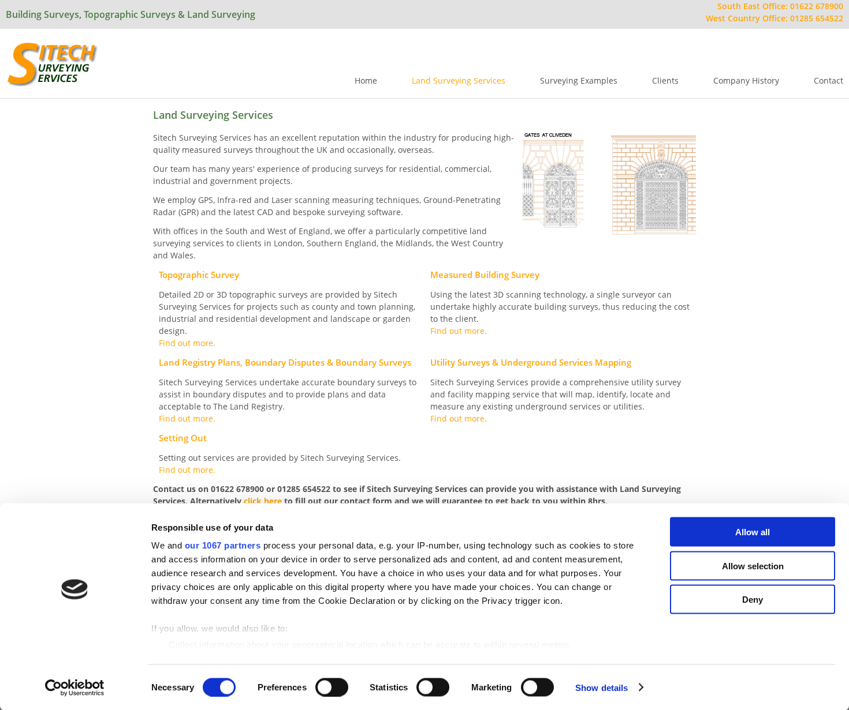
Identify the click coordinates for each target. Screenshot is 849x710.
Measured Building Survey (484, 275)
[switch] (331, 687)
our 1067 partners (223, 545)
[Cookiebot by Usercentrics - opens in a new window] (74, 687)
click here (263, 500)
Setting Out (183, 438)
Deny (752, 599)
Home (366, 80)
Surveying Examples (578, 80)
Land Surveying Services (458, 80)
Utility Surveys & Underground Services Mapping (530, 362)
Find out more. (187, 342)
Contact (828, 80)
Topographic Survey (199, 275)
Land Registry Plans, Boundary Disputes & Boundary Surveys (285, 362)
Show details (601, 687)
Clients (665, 80)
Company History (746, 80)
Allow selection (753, 565)
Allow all (752, 532)
